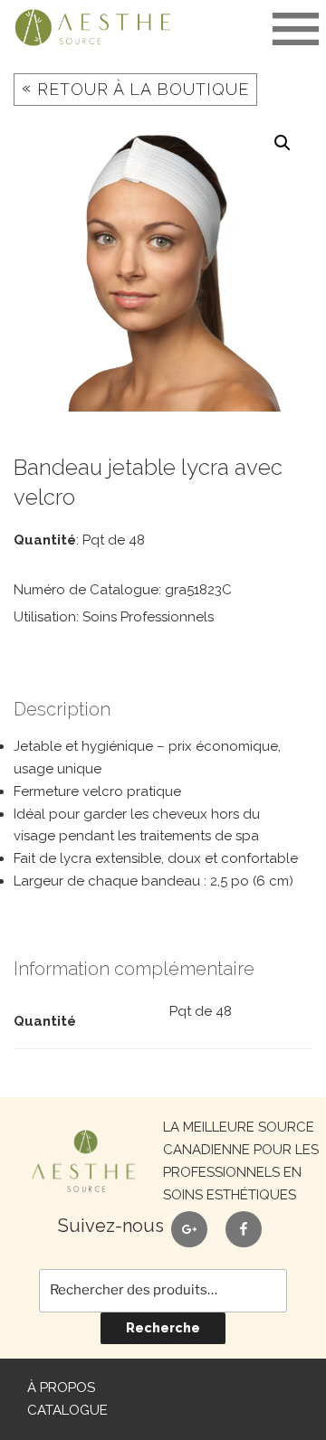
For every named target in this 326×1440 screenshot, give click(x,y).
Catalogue (67, 1410)
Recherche (163, 1328)
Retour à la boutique (135, 88)
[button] (282, 143)
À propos (61, 1387)
